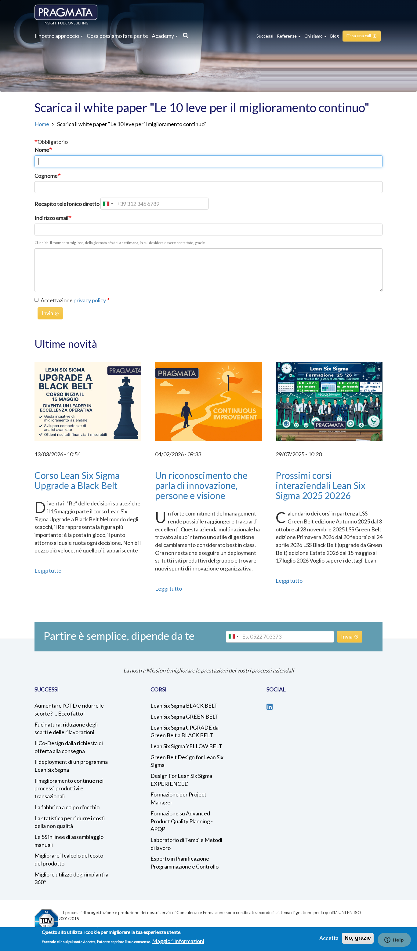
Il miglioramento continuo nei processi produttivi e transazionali (68, 788)
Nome (41, 149)
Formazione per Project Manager (178, 798)
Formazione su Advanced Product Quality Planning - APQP (181, 821)
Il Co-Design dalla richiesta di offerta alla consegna (68, 747)
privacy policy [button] (90, 300)
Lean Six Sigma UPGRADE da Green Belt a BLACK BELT (184, 731)
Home (41, 124)
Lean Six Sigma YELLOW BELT (186, 746)
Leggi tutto (47, 570)
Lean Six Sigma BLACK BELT (184, 705)
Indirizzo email (51, 217)
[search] (184, 36)
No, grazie (358, 938)
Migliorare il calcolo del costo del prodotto (68, 859)
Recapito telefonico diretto (67, 203)
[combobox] (108, 203)
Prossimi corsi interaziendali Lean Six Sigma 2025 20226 (320, 485)
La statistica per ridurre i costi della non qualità (69, 822)
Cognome (46, 175)
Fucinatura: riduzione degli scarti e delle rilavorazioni (66, 728)
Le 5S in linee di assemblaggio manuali (68, 840)
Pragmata (65, 14)
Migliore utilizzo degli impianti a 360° (71, 878)
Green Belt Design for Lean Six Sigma (186, 761)
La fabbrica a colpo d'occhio (67, 807)
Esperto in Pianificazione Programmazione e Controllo (184, 862)
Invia (47, 313)
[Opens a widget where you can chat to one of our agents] (394, 940)
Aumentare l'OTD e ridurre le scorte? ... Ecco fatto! (69, 709)
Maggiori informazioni (178, 940)
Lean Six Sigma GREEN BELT (184, 716)
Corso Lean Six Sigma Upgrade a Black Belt (77, 480)
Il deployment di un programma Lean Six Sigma (71, 765)
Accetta (329, 938)
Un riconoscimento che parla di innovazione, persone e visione (201, 485)
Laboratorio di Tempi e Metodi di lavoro (186, 843)
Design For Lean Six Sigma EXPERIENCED (181, 779)
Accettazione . (74, 300)
